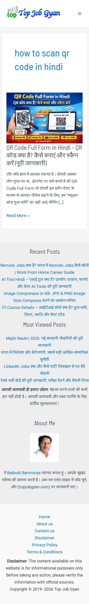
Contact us (44, 530)
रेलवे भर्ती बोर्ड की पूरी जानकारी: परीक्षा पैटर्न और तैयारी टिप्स (45, 380)
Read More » (17, 216)
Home (44, 516)
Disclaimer (44, 537)
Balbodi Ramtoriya (24, 472)
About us (44, 523)
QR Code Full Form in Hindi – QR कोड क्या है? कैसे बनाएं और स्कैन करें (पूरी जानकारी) (44, 155)
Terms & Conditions (44, 551)
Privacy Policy (44, 544)
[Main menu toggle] (80, 13)
